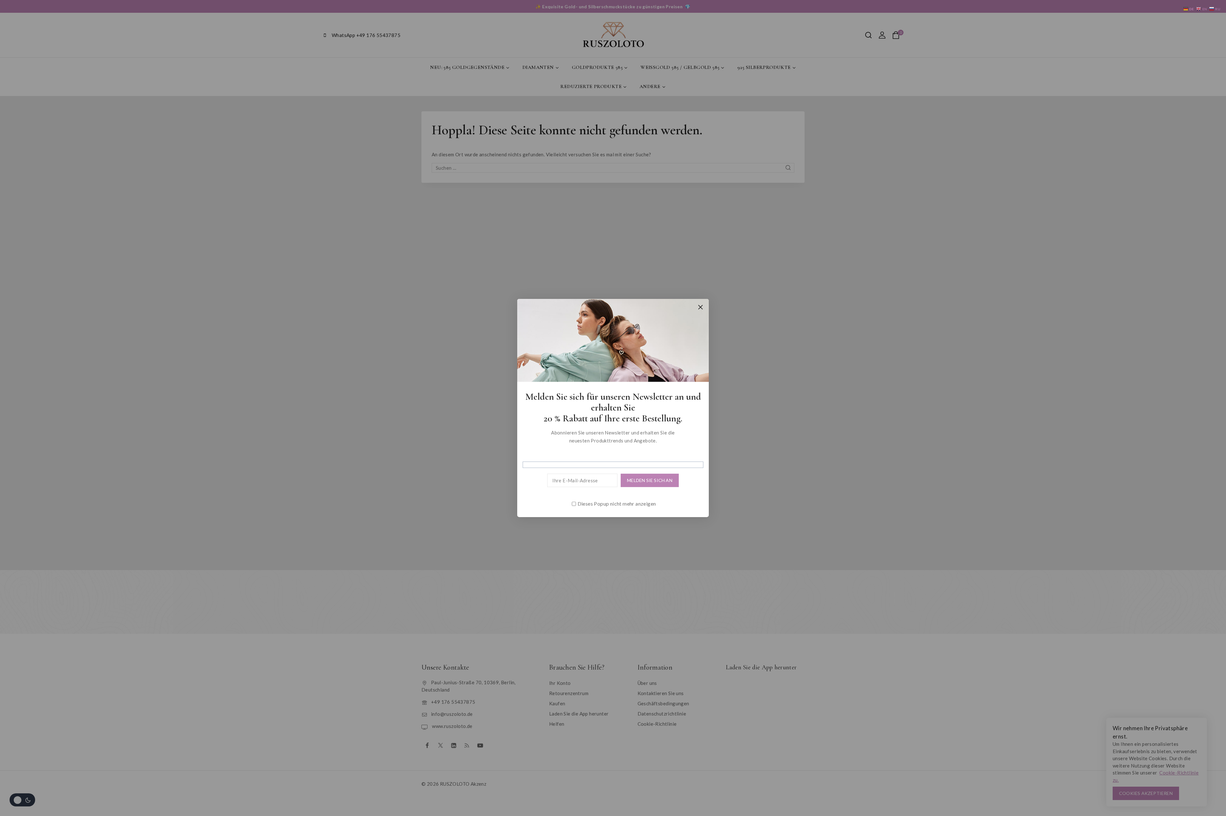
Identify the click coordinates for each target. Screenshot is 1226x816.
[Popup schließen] (701, 307)
